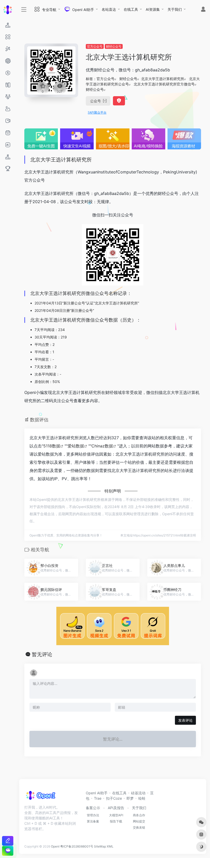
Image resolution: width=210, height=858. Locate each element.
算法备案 (93, 821)
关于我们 (174, 9)
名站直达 (109, 9)
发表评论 (185, 720)
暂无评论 (42, 654)
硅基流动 (138, 793)
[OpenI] (40, 796)
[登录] (203, 10)
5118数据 (51, 445)
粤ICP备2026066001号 (76, 846)
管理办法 (93, 815)
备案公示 (93, 808)
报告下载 (116, 821)
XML (110, 846)
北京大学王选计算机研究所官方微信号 (164, 84)
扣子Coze (114, 798)
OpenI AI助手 (97, 793)
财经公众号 (113, 46)
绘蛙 (141, 798)
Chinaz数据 (102, 445)
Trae (97, 798)
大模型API (116, 815)
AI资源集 (153, 9)
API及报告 (116, 808)
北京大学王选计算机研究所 (162, 78)
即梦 (130, 798)
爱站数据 (76, 445)
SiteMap (100, 846)
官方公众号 (94, 46)
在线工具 (131, 9)
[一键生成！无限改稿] (7, 840)
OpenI (55, 846)
